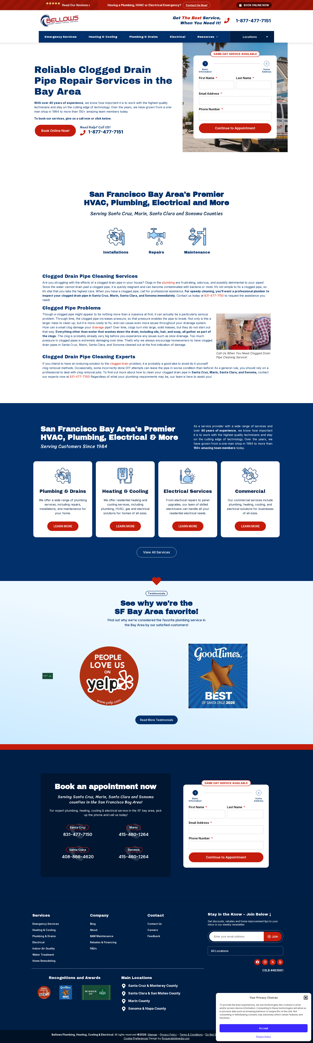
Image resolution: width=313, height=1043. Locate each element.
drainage (98, 327)
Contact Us (154, 923)
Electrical (177, 36)
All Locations (219, 951)
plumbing (168, 282)
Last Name (244, 78)
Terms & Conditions (191, 1034)
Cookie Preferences (136, 1038)
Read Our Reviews (75, 5)
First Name (207, 78)
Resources (205, 36)
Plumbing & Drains (143, 36)
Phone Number (210, 109)
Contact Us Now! (196, 5)
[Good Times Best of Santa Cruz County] (218, 676)
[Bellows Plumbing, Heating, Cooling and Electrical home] (59, 20)
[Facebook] (257, 962)
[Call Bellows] (226, 21)
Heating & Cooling (103, 36)
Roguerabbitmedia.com (175, 1038)
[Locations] (267, 36)
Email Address (209, 93)
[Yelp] (109, 675)
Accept (263, 1028)
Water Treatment (43, 954)
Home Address (266, 70)
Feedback (153, 936)
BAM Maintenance (101, 936)
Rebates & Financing (103, 942)
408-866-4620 (78, 856)
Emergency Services (61, 36)
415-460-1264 (134, 834)
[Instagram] (265, 962)
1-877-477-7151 (253, 20)
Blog (93, 923)
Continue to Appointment (235, 128)
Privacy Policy (263, 1036)
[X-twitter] (273, 962)
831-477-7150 (214, 295)
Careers (152, 929)
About (93, 929)
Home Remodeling (43, 960)
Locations (250, 37)
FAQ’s (93, 948)
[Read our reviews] (89, 5)
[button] (306, 997)
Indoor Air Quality (43, 948)
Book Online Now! (55, 131)
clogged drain (119, 363)
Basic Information (205, 70)
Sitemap (152, 1034)
